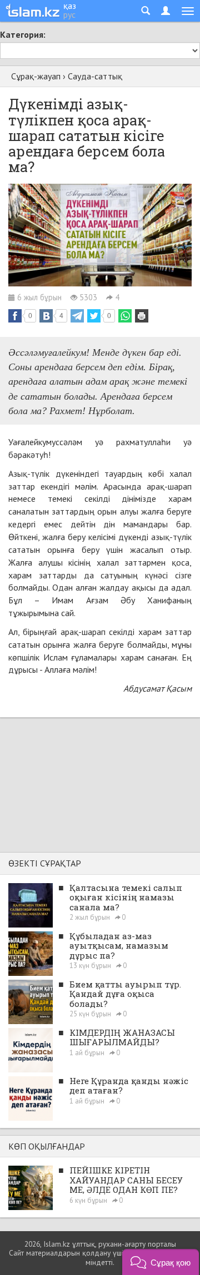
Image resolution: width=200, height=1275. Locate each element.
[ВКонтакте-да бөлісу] (46, 315)
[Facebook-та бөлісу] (15, 315)
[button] (160, 1262)
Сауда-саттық (95, 76)
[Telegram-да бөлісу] (77, 315)
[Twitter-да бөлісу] (94, 315)
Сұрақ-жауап (36, 76)
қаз (69, 5)
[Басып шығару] (141, 315)
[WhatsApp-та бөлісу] (125, 315)
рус (69, 14)
